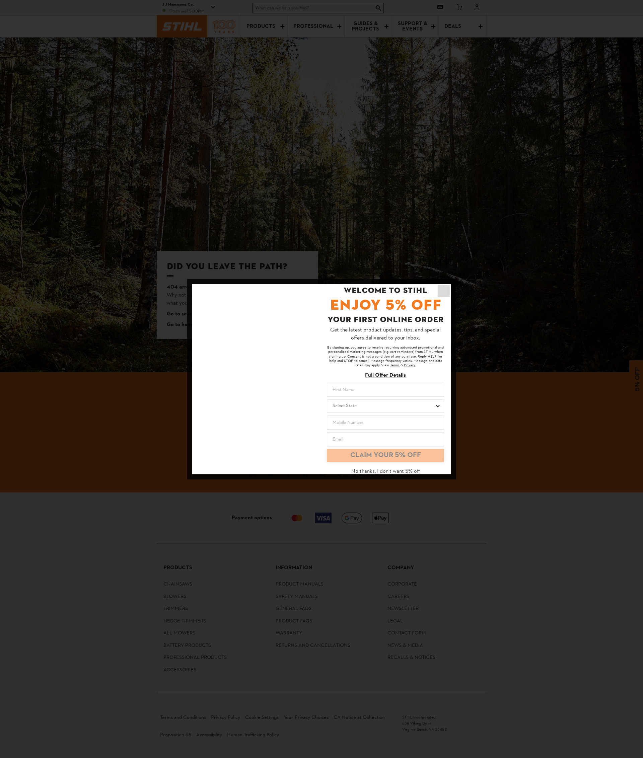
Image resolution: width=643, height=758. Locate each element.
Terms (395, 365)
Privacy (409, 365)
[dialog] (321, 379)
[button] (444, 291)
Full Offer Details (385, 375)
